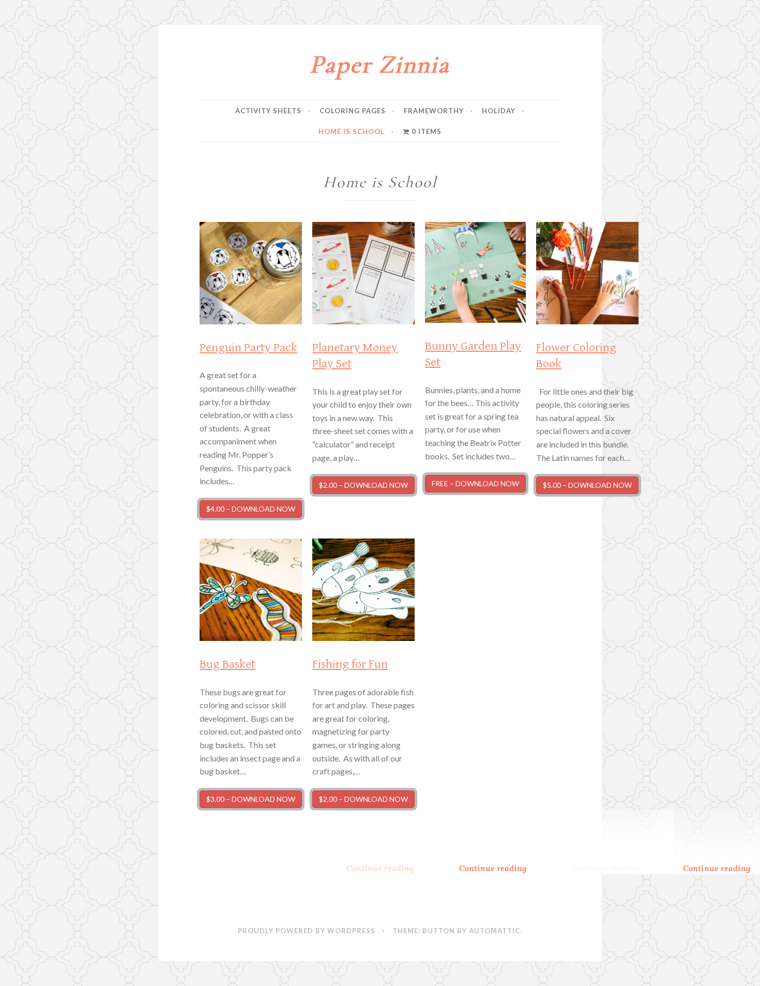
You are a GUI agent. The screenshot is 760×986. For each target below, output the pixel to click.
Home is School (351, 131)
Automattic (494, 931)
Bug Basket (227, 664)
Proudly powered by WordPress (306, 931)
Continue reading (506, 868)
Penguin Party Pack (248, 347)
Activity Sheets (268, 111)
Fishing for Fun (350, 664)
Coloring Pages (353, 111)
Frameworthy (434, 111)
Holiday (498, 111)
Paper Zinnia (380, 64)
